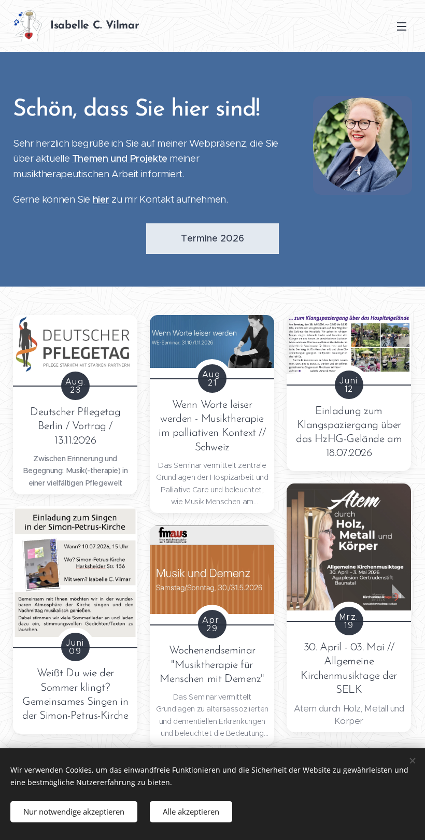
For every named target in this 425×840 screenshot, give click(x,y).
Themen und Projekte (119, 158)
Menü (401, 26)
